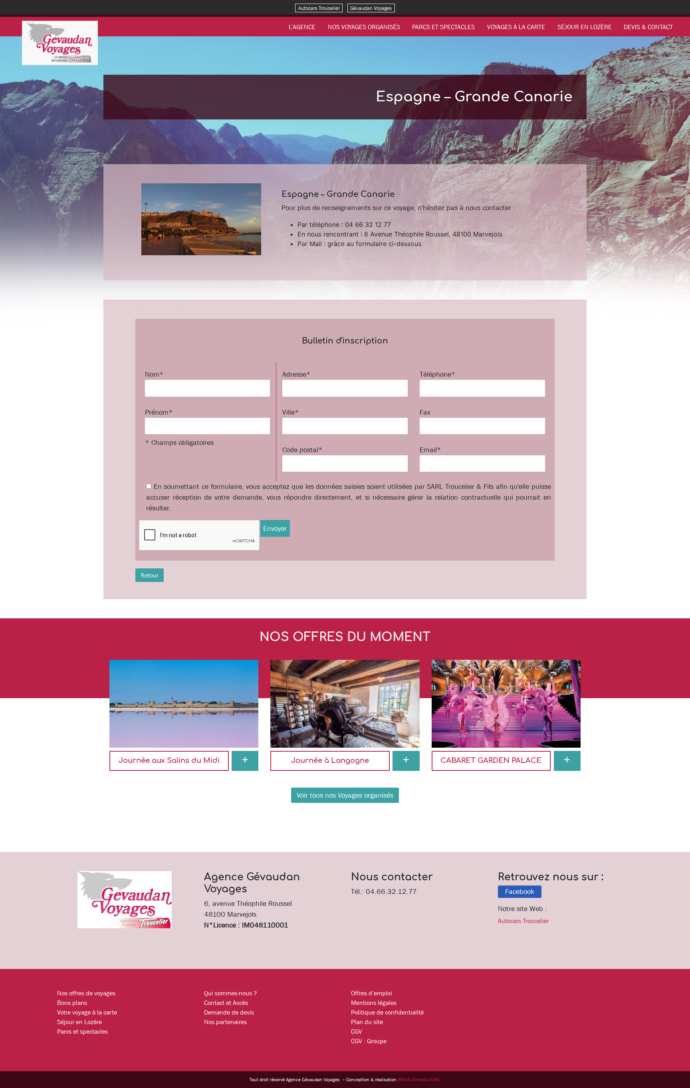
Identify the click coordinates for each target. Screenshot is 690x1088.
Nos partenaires (225, 1021)
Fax (425, 412)
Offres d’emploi (371, 993)
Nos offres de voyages (86, 993)
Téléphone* (438, 374)
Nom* (154, 374)
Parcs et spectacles (443, 26)
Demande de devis (229, 1012)
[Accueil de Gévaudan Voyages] (60, 42)
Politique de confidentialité (387, 1012)
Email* (430, 450)
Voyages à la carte (516, 26)
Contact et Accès (226, 1002)
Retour (150, 575)
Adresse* (296, 374)
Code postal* (302, 450)
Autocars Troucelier (319, 8)
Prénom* (159, 412)
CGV (356, 1031)
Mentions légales (374, 1002)
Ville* (290, 412)
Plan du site (367, 1021)
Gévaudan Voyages (371, 8)
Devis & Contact (648, 26)
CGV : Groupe (369, 1040)
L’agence (302, 26)
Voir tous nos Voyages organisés (345, 795)
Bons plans (72, 1002)
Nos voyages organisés (364, 26)
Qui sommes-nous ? (230, 993)
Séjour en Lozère (584, 26)
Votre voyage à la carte (87, 1012)
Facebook (519, 891)
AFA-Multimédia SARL (419, 1079)
